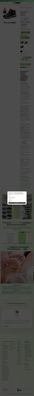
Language (9, 199)
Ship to (9, 196)
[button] (17, 197)
